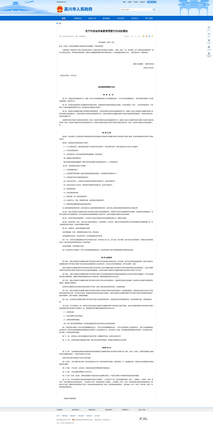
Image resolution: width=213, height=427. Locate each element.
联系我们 (89, 416)
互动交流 (120, 18)
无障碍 (130, 2)
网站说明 (81, 416)
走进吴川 (135, 18)
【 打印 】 (127, 36)
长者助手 (142, 2)
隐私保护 (73, 416)
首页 (64, 18)
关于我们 (97, 416)
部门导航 (149, 18)
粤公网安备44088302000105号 (83, 420)
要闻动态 (78, 18)
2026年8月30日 (61, 2)
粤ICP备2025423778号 (64, 420)
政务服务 (106, 18)
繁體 (124, 2)
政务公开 (92, 18)
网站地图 (64, 416)
